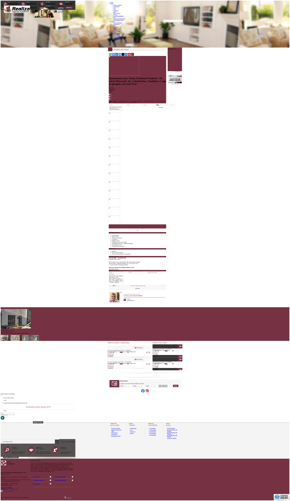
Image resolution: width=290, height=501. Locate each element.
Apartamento (116, 6)
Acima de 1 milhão (171, 438)
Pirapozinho (114, 434)
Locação (112, 21)
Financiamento (116, 37)
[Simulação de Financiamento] (175, 84)
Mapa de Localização (8, 491)
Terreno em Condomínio (119, 18)
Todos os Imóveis (117, 5)
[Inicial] (17, 12)
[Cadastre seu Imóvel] (39, 454)
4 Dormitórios (152, 433)
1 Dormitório (152, 428)
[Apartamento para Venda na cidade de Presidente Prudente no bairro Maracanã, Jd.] (158, 348)
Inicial (111, 2)
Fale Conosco (116, 35)
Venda (111, 3)
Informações (113, 32)
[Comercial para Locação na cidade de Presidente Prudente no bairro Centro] (16, 328)
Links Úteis (116, 39)
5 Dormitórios (152, 435)
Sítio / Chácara (116, 13)
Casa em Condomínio (118, 16)
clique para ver (130, 300)
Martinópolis (115, 432)
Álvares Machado (116, 428)
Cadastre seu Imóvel (115, 31)
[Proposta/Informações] (110, 100)
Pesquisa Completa (117, 36)
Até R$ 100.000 (171, 428)
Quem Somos (116, 33)
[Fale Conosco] (15, 454)
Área (114, 17)
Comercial (115, 10)
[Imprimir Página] (110, 95)
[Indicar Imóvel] (110, 98)
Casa (114, 8)
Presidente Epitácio (116, 436)
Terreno (115, 14)
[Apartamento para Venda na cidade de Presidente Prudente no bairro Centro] (158, 361)
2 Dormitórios (152, 430)
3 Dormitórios (152, 431)
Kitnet (114, 12)
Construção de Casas (118, 20)
